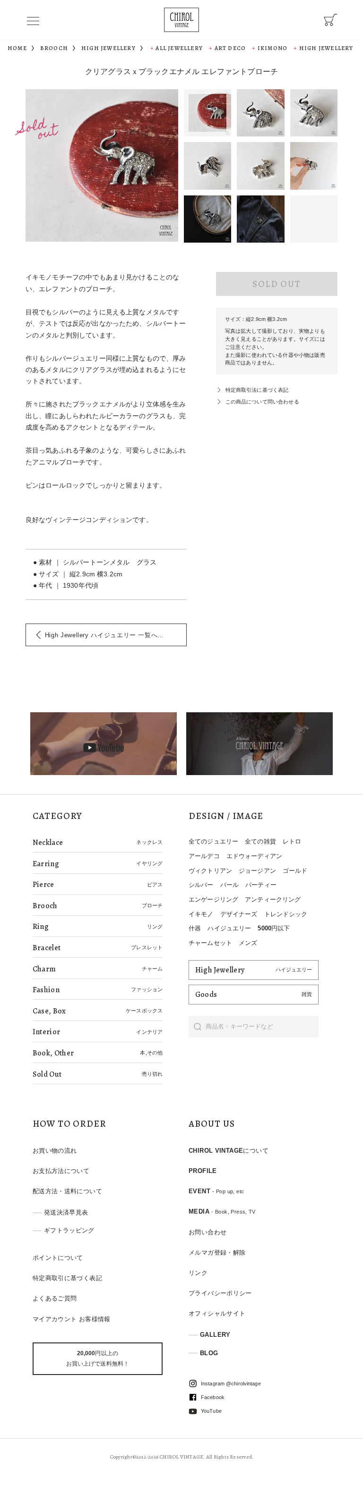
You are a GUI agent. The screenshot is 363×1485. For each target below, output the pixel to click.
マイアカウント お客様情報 (72, 1319)
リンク (198, 1272)
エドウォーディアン (254, 856)
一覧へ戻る (108, 635)
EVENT (216, 1191)
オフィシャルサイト (217, 1313)
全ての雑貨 (260, 841)
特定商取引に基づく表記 (67, 1278)
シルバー (201, 884)
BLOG (209, 1353)
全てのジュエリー (213, 841)
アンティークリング (273, 899)
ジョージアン (257, 870)
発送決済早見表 (66, 1212)
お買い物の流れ (55, 1150)
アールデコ (204, 856)
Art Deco (230, 48)
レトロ (292, 841)
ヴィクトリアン (210, 870)
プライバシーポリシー (220, 1293)
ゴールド (295, 870)
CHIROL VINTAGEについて (228, 1150)
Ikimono (272, 48)
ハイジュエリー (229, 928)
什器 (195, 928)
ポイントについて (58, 1257)
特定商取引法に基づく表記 (257, 390)
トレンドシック (286, 914)
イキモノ (201, 914)
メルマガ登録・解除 (217, 1252)
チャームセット (210, 942)
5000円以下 (274, 928)
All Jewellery (179, 48)
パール (229, 884)
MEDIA (222, 1211)
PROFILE (203, 1170)
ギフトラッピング (69, 1230)
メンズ (248, 942)
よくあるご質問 (55, 1298)
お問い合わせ (207, 1232)
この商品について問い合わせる (262, 402)
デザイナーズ (239, 914)
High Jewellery (326, 48)
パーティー (261, 884)
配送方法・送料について (67, 1191)
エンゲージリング (213, 899)
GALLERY (215, 1334)
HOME (17, 48)
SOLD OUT (276, 284)
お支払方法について (61, 1170)
